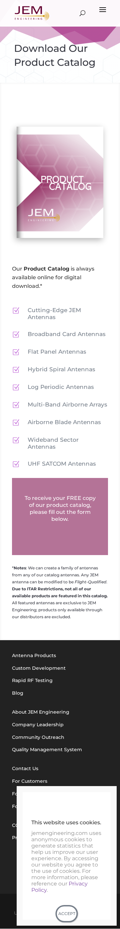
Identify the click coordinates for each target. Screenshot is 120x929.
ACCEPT (66, 913)
